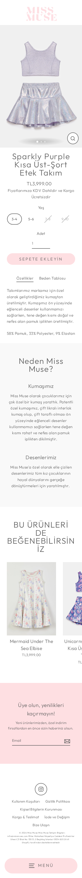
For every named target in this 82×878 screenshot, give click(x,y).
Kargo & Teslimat (25, 817)
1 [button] (37, 142)
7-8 (47, 219)
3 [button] (45, 142)
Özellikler (24, 278)
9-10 (65, 219)
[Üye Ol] (66, 741)
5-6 (31, 219)
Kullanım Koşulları (26, 801)
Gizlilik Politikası (57, 801)
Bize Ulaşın (41, 825)
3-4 (14, 219)
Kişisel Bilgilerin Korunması (41, 809)
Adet (41, 233)
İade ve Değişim (57, 817)
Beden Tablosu (52, 278)
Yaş (41, 207)
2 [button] (42, 142)
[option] (41, 86)
